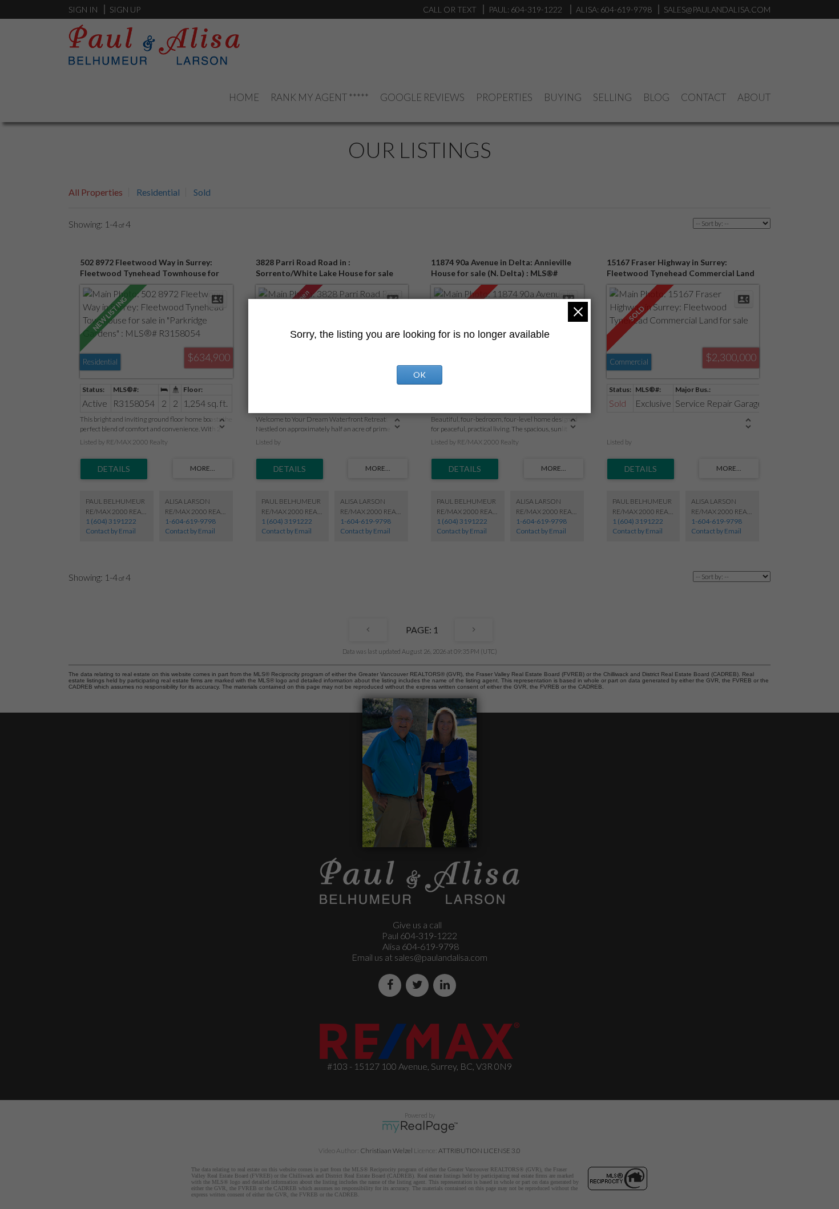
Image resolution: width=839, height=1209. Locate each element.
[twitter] (419, 985)
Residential (158, 192)
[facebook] (392, 985)
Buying (563, 97)
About (754, 97)
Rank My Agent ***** (320, 97)
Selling (612, 97)
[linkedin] (447, 985)
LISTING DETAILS (113, 469)
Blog (656, 97)
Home (244, 97)
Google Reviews (422, 97)
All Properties (95, 192)
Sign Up (125, 9)
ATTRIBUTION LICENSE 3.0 (479, 1150)
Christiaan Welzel (386, 1150)
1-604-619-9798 (190, 521)
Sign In (83, 9)
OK (419, 374)
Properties (504, 97)
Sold (202, 192)
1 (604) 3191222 (111, 521)
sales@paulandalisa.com (717, 9)
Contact (703, 97)
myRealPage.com (419, 1127)
